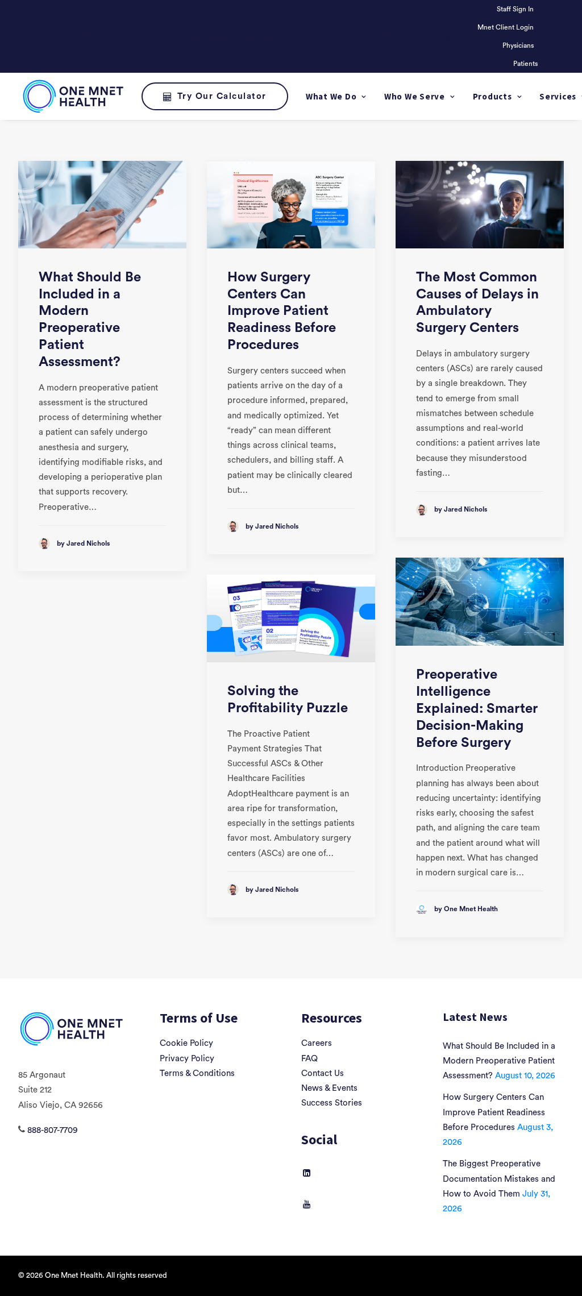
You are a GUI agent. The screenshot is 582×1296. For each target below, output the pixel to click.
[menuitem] (517, 9)
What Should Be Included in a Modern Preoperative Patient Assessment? (499, 1061)
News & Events (329, 1088)
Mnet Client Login (505, 27)
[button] (102, 204)
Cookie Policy (186, 1043)
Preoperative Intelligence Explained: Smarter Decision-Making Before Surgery (477, 708)
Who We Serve (414, 96)
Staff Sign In (515, 9)
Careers (316, 1043)
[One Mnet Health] (72, 96)
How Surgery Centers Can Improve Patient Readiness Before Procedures (281, 311)
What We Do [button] (331, 96)
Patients (525, 63)
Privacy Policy (187, 1058)
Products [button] (492, 96)
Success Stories (331, 1103)
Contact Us (322, 1073)
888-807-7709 (52, 1130)
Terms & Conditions (197, 1073)
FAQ (309, 1058)
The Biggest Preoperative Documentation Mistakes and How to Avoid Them (499, 1179)
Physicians (518, 45)
